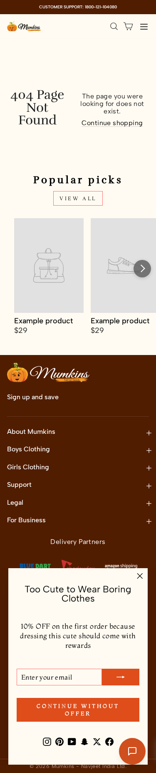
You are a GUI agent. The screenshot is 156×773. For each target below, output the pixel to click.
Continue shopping (112, 123)
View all (78, 198)
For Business (26, 520)
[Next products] (142, 268)
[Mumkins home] (24, 26)
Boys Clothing (28, 449)
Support (19, 484)
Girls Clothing (28, 467)
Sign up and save (33, 397)
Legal (15, 502)
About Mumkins (31, 432)
